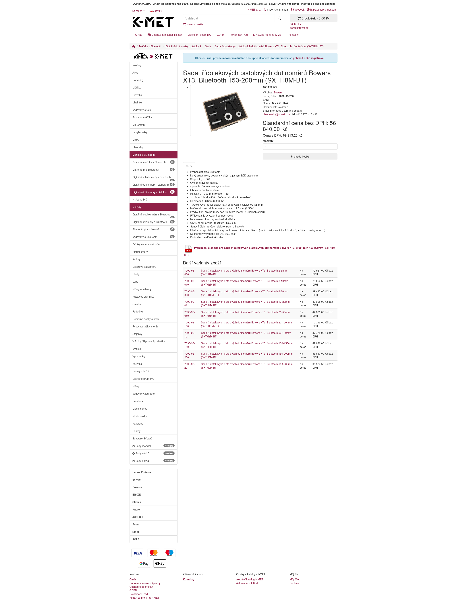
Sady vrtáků (154, 453)
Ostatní (136, 304)
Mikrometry (138, 125)
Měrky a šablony (141, 289)
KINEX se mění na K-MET (268, 34)
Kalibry (136, 259)
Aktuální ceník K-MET (248, 583)
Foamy (136, 431)
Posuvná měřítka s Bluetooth (149, 162)
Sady (208, 46)
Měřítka (136, 87)
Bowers (137, 487)
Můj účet (295, 579)
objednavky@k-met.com (277, 114)
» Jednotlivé (139, 199)
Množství (268, 141)
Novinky (137, 65)
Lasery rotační (140, 371)
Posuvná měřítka (142, 117)
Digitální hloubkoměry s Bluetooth (151, 214)
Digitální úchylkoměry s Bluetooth (151, 177)
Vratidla (136, 349)
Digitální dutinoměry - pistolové (183, 46)
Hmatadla (138, 401)
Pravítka (137, 95)
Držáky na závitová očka (146, 244)
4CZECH (137, 517)
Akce (135, 72)
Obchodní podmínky (199, 34)
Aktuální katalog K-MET (249, 579)
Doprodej (137, 80)
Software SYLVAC (142, 438)
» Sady (136, 207)
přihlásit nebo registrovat (309, 58)
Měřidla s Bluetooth (150, 46)
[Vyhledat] (279, 18)
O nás (138, 34)
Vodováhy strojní (142, 110)
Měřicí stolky (139, 416)
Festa (135, 524)
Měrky (136, 386)
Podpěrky (137, 311)
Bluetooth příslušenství (145, 229)
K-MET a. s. (254, 9)
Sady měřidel (154, 446)
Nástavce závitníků (143, 296)
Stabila (136, 502)
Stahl (135, 532)
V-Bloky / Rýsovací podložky (148, 341)
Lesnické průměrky (143, 378)
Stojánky (137, 334)
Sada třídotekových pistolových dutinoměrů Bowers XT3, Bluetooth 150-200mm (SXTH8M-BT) (269, 46)
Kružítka (137, 364)
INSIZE (136, 494)
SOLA (136, 539)
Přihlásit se (296, 24)
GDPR (220, 34)
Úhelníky (137, 102)
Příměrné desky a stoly (145, 319)
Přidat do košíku (300, 156)
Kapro (136, 509)
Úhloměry (138, 147)
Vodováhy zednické (143, 393)
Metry (135, 140)
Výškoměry (138, 356)
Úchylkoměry (139, 132)
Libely (135, 274)
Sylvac (136, 479)
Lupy (135, 281)
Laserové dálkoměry (144, 266)
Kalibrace (137, 423)
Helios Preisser (141, 472)
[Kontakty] (265, 9)
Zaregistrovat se (299, 28)
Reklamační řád (238, 34)
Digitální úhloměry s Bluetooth (149, 222)
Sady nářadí (154, 461)
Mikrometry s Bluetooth (145, 169)
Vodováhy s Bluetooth (144, 237)
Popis (189, 166)
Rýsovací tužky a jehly (145, 326)
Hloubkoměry (140, 252)
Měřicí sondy (139, 408)
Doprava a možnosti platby (166, 34)
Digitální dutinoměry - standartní (150, 184)
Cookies (294, 583)
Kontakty (293, 34)
